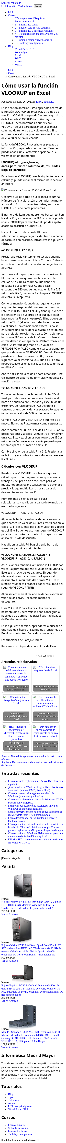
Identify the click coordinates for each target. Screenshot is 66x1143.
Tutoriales (48, 101)
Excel (18, 55)
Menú (38, 6)
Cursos (12, 15)
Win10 (18, 64)
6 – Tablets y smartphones (29, 43)
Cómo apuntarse (17, 1125)
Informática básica (18, 1131)
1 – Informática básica (26, 24)
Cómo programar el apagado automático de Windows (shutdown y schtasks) (31, 795)
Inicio (11, 12)
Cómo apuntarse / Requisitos (30, 18)
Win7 (18, 58)
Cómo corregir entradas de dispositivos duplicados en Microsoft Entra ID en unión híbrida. (35, 813)
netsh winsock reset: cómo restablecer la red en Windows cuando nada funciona (33, 807)
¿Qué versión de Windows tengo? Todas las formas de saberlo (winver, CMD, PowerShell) (35, 789)
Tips (10, 1097)
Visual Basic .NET (25, 49)
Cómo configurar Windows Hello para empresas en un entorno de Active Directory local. (35, 835)
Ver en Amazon (9, 914)
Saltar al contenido (11, 2)
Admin (12, 1103)
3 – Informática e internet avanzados (34, 30)
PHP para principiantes (20, 1106)
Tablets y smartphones (20, 1134)
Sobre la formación (25, 21)
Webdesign (21, 52)
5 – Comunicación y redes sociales (33, 39)
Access (19, 61)
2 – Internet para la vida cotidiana (32, 27)
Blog (10, 46)
